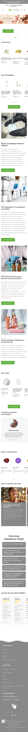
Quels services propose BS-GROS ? (13, 544)
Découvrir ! (20, 31)
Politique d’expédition (20, 727)
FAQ (4, 676)
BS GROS (7, 721)
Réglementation (7, 672)
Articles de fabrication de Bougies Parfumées (12, 687)
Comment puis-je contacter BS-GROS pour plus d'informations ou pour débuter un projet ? (13, 583)
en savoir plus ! (8, 170)
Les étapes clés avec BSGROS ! (11, 506)
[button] (3, 10)
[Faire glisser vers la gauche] (10, 69)
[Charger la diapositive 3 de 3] (16, 37)
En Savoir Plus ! (7, 303)
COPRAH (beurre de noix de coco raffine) (6, 58)
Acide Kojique (4, 389)
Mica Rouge (4, 467)
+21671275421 (15, 699)
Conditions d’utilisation (9, 727)
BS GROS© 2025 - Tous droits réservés (18, 721)
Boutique (5, 653)
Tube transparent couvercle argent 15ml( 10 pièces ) (6, 92)
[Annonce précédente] (2, 5)
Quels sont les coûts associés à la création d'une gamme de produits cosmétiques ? (13, 575)
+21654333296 (7, 699)
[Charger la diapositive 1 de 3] (12, 37)
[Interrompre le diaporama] (26, 37)
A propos (5, 649)
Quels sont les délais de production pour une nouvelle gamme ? (12, 560)
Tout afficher (14, 107)
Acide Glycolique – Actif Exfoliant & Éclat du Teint (18, 390)
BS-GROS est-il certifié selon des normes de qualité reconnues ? (13, 567)
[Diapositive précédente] (9, 37)
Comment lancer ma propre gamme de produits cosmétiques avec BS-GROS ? (13, 552)
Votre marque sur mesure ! (10, 659)
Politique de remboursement (14, 725)
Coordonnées (15, 729)
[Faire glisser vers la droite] (17, 69)
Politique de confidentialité (15, 722)
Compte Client (7, 682)
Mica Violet (16, 467)
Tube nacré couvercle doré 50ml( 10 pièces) (17, 92)
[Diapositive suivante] (18, 37)
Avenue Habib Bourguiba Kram (10, 696)
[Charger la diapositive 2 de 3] (14, 37)
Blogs (4, 656)
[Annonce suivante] (25, 5)
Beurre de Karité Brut (18, 58)
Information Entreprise (9, 669)
